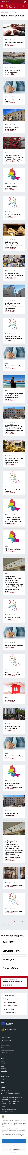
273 (9, 925)
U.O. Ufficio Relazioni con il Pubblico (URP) (11, 1097)
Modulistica (4, 1071)
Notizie (6, 959)
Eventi (2, 1082)
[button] (25, 1117)
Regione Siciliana (5, 1)
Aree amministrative (6, 1040)
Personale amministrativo (7, 1050)
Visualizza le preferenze (14, 1149)
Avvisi (5, 942)
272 (5, 925)
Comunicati (8, 951)
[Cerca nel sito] (24, 6)
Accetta (14, 1141)
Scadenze (7, 968)
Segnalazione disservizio (7, 1111)
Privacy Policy (13, 1152)
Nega (14, 1145)
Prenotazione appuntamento (8, 1109)
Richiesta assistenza (6, 1114)
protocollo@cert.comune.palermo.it (13, 1101)
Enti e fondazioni (5, 1045)
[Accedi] (24, 1)
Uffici (2, 1042)
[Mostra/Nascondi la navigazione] (2, 6)
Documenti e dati (5, 1052)
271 (22, 922)
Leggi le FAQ (4, 1106)
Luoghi (2, 1079)
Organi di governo (5, 1038)
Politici (2, 1047)
